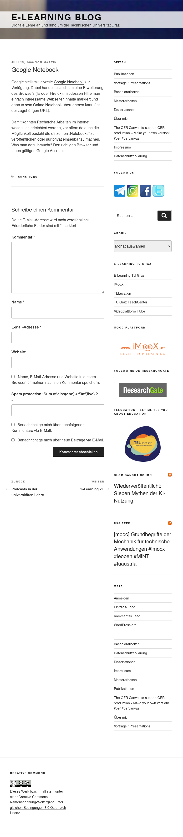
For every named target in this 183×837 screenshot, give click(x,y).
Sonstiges (28, 176)
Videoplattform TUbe (129, 311)
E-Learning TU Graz (129, 275)
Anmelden (121, 598)
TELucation (122, 293)
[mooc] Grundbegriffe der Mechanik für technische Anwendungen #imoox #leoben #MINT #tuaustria (142, 548)
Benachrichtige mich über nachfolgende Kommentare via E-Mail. (48, 427)
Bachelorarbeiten (127, 91)
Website (18, 352)
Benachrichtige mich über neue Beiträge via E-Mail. (60, 440)
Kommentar (23, 237)
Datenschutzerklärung (130, 156)
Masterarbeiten (125, 100)
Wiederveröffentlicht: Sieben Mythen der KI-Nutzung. (139, 493)
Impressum (122, 147)
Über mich (121, 118)
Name (17, 302)
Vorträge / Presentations (132, 82)
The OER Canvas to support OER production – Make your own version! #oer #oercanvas (142, 133)
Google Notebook (69, 82)
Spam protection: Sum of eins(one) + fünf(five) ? (54, 394)
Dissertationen (125, 109)
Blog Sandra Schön (133, 475)
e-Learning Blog (56, 17)
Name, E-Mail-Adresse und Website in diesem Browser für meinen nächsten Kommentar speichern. (55, 379)
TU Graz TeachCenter (130, 302)
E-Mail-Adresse (26, 327)
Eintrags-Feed (124, 606)
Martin (50, 62)
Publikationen (124, 73)
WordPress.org (125, 624)
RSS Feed (122, 523)
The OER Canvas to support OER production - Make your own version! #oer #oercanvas (141, 703)
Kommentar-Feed (127, 616)
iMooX (118, 284)
